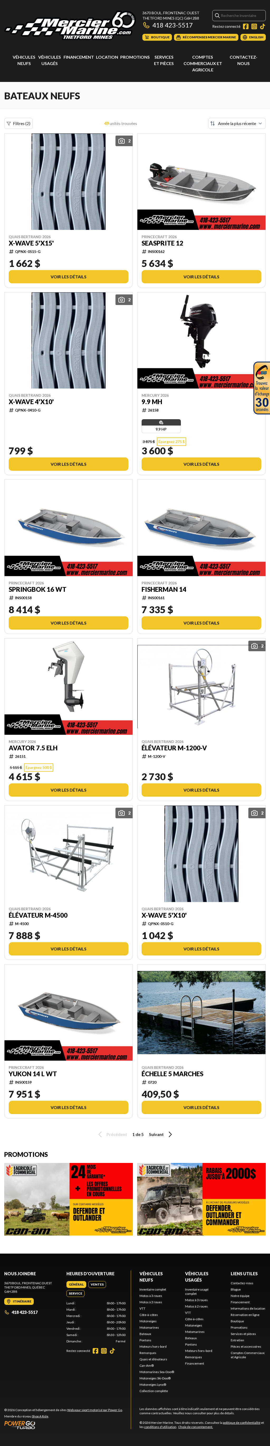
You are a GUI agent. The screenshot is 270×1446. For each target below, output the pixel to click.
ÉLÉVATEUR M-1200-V (174, 748)
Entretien (237, 1340)
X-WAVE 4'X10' (31, 401)
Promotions (135, 56)
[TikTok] (262, 26)
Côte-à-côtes (148, 1315)
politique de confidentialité (242, 1423)
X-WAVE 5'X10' (164, 915)
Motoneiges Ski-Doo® (155, 1378)
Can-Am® (146, 1366)
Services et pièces (243, 1334)
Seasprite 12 (162, 243)
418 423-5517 (172, 25)
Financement (79, 56)
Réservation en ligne (245, 1315)
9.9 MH (152, 401)
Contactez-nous (242, 1283)
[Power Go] (63, 1425)
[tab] (76, 1284)
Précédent (117, 1134)
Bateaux (145, 1334)
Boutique (237, 1321)
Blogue (236, 1289)
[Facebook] (246, 26)
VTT (142, 1308)
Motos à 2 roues (150, 1302)
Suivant (156, 1134)
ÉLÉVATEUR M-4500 (38, 915)
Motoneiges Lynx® (152, 1385)
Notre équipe (240, 1296)
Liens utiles (244, 1273)
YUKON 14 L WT (33, 1074)
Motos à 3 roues (150, 1296)
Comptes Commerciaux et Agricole (203, 63)
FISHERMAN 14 (164, 589)
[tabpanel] (96, 1322)
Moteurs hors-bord (153, 1346)
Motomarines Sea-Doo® (156, 1372)
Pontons (145, 1340)
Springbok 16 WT (37, 589)
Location (107, 56)
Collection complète (153, 1391)
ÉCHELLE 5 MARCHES (172, 1074)
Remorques (147, 1353)
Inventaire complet (152, 1289)
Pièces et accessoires (246, 1346)
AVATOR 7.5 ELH (33, 748)
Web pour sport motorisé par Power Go (94, 1410)
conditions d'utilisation (160, 1427)
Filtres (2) (21, 123)
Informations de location (248, 1308)
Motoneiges (148, 1321)
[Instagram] (254, 26)
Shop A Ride (40, 1416)
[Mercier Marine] (70, 25)
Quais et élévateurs (153, 1359)
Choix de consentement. (195, 1427)
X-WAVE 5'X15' (31, 243)
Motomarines (149, 1327)
